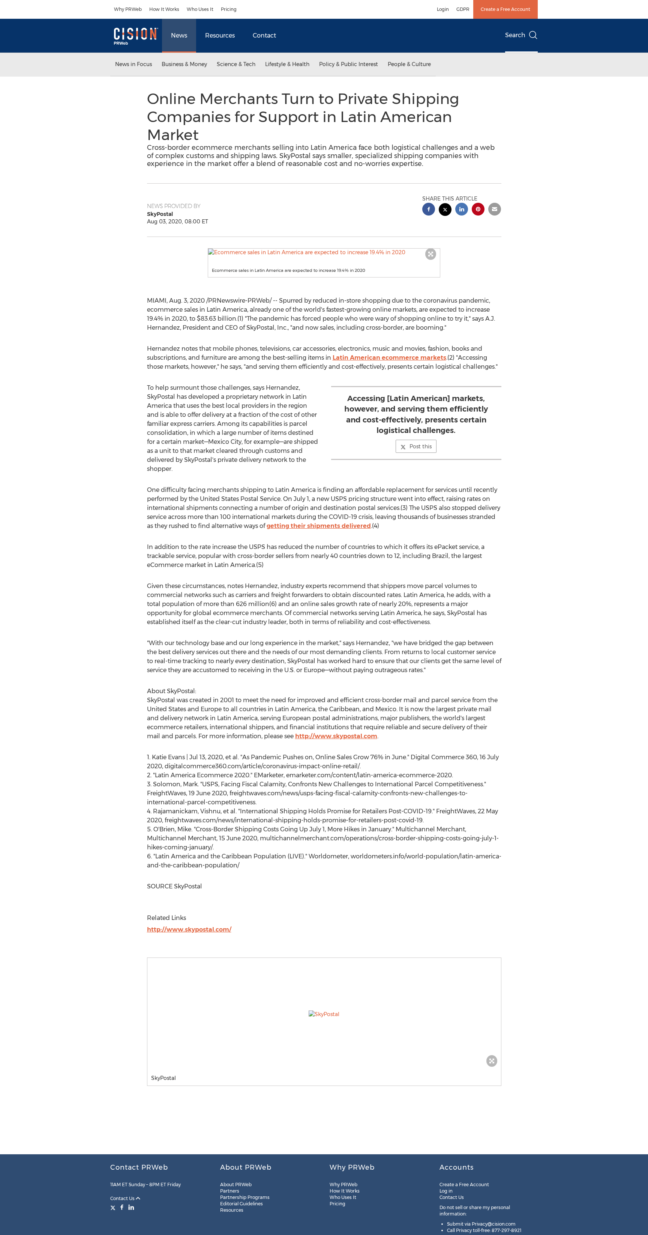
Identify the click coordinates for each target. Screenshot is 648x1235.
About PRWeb (236, 1184)
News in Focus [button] (133, 64)
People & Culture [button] (409, 64)
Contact (264, 35)
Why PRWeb (128, 9)
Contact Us (123, 1198)
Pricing (229, 9)
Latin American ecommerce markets (389, 357)
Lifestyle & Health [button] (287, 64)
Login (443, 9)
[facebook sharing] (428, 210)
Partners (229, 1191)
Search (515, 35)
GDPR (463, 9)
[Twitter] (113, 1207)
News (179, 35)
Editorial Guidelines (241, 1203)
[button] (324, 252)
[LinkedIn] (131, 1207)
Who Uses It (200, 9)
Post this (421, 446)
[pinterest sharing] (478, 210)
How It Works (164, 9)
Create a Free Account (505, 9)
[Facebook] (121, 1207)
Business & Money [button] (184, 64)
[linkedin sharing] (461, 210)
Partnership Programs (245, 1197)
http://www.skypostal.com (336, 736)
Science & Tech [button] (236, 64)
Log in (446, 1191)
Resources (220, 35)
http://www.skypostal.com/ (189, 929)
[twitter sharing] (445, 210)
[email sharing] (494, 210)
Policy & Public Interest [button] (348, 64)
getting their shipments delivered (319, 525)
